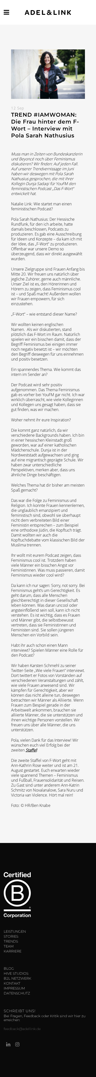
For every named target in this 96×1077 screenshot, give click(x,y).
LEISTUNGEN (15, 931)
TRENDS (11, 941)
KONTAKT (12, 983)
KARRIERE (12, 951)
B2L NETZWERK (17, 978)
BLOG (9, 968)
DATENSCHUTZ (17, 993)
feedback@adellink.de (22, 1029)
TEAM (9, 946)
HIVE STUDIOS (16, 973)
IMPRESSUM (14, 988)
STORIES (11, 936)
